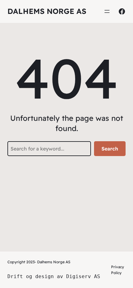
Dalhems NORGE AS (46, 11)
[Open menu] (107, 11)
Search (109, 149)
